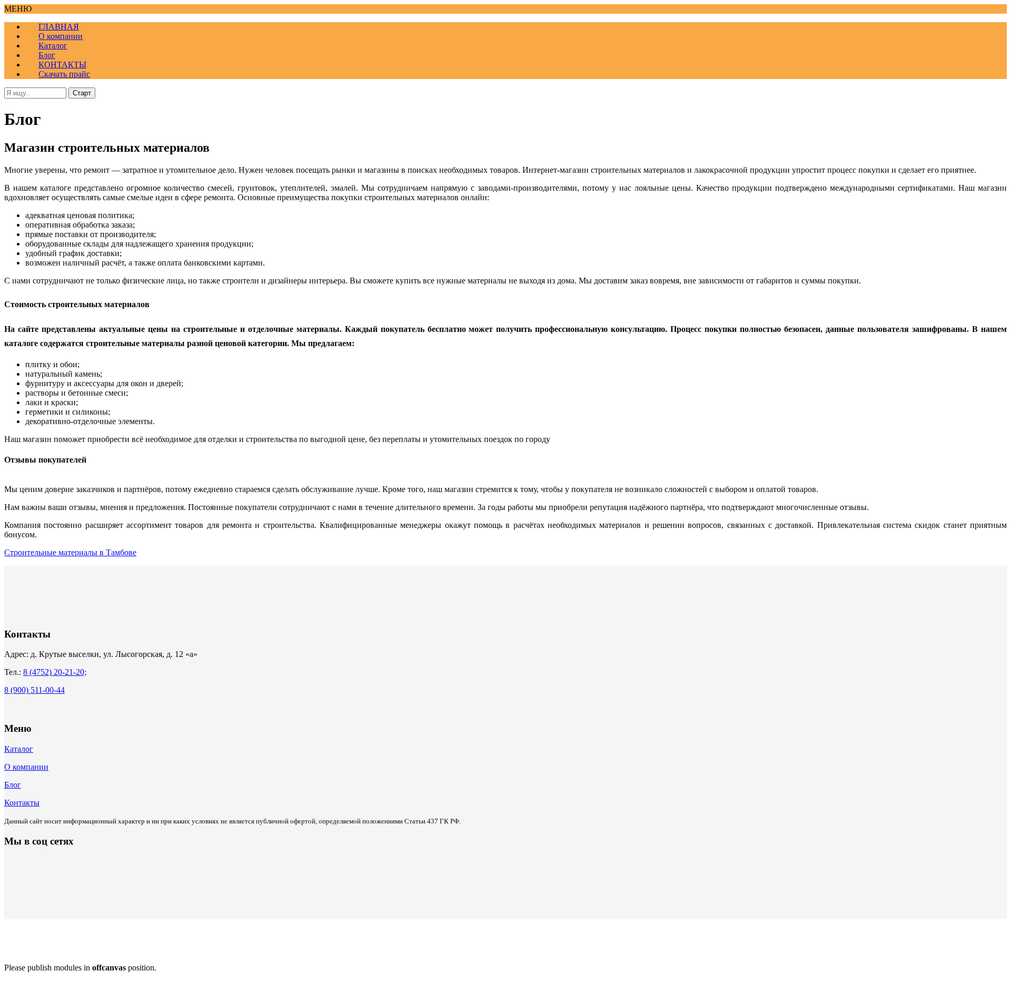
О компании (26, 766)
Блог (12, 784)
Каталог (18, 748)
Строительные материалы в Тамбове (70, 552)
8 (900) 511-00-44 (34, 689)
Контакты (21, 802)
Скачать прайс (64, 74)
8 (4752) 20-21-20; (54, 672)
